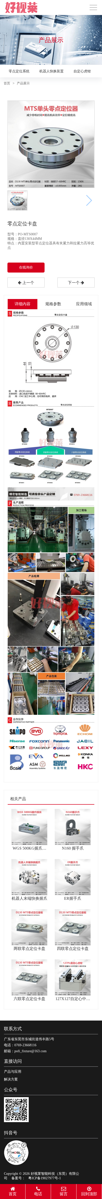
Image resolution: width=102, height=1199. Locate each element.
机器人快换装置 (51, 71)
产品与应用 (12, 1071)
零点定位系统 (19, 71)
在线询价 (26, 267)
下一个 (74, 283)
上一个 (27, 283)
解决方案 (11, 1079)
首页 (7, 83)
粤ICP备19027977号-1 (44, 1178)
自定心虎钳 (82, 71)
